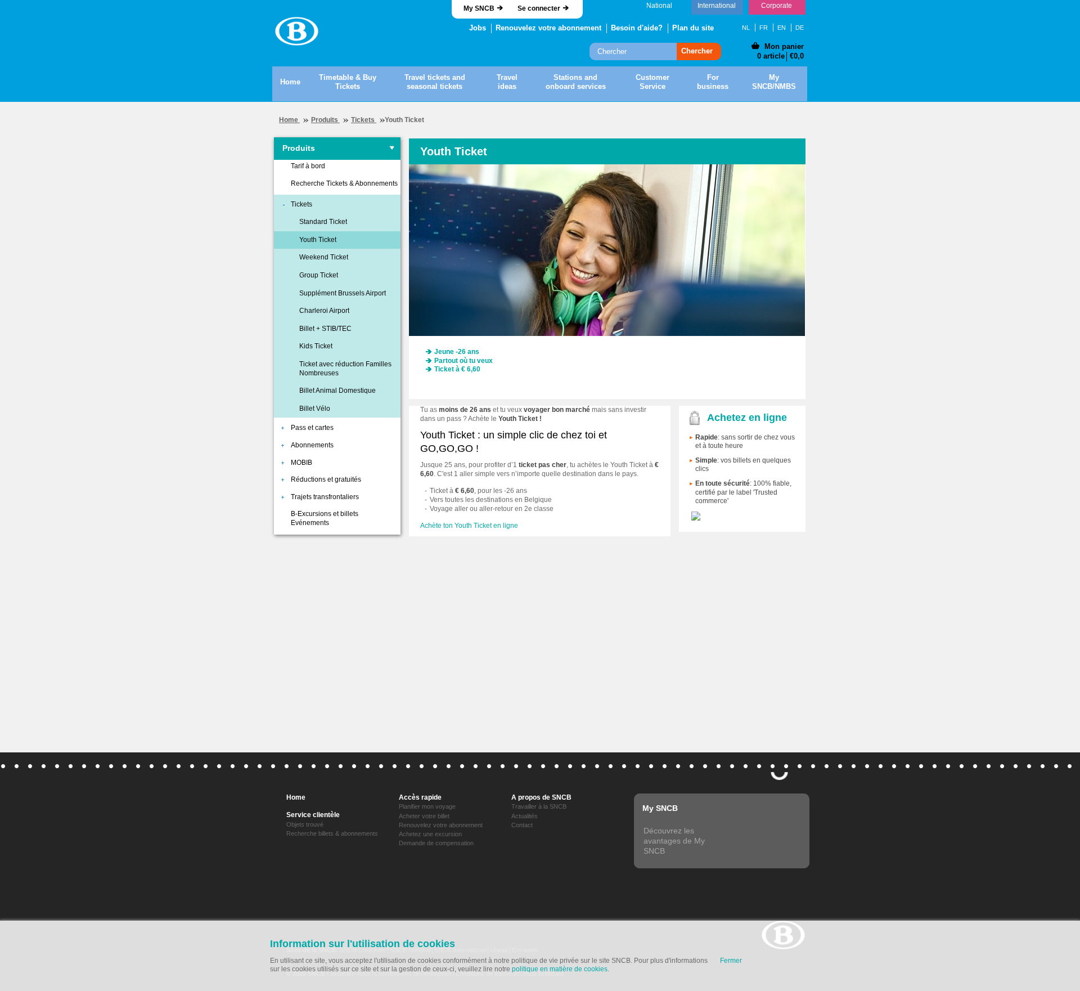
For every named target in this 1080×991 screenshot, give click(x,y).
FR (763, 27)
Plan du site (693, 28)
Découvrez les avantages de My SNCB (674, 840)
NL (746, 27)
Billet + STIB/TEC (325, 329)
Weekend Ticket (323, 257)
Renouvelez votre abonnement (548, 28)
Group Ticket (318, 275)
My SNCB (479, 8)
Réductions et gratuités (326, 479)
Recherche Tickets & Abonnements (344, 183)
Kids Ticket (315, 346)
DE (799, 27)
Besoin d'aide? (637, 28)
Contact (522, 825)
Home (289, 120)
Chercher (697, 51)
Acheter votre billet (424, 816)
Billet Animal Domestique (337, 390)
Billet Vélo (314, 408)
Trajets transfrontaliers (325, 497)
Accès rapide (420, 797)
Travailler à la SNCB (538, 806)
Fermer (731, 961)
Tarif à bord (308, 166)
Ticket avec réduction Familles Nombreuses (345, 368)
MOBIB (301, 463)
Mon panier (784, 46)
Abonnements (312, 445)
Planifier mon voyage (427, 806)
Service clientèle (313, 815)
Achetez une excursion (430, 834)
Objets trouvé (304, 824)
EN (781, 27)
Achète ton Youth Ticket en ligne (469, 526)
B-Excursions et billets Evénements (324, 518)
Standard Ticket (323, 222)
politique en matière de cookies (560, 969)
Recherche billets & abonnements (332, 833)
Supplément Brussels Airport (342, 293)
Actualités (524, 816)
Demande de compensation (436, 843)
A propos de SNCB (541, 797)
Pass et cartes (312, 428)
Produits (325, 120)
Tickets (363, 120)
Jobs (477, 28)
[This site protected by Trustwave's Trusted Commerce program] (695, 516)
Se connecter (539, 8)
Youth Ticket (317, 240)
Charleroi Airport (324, 311)
